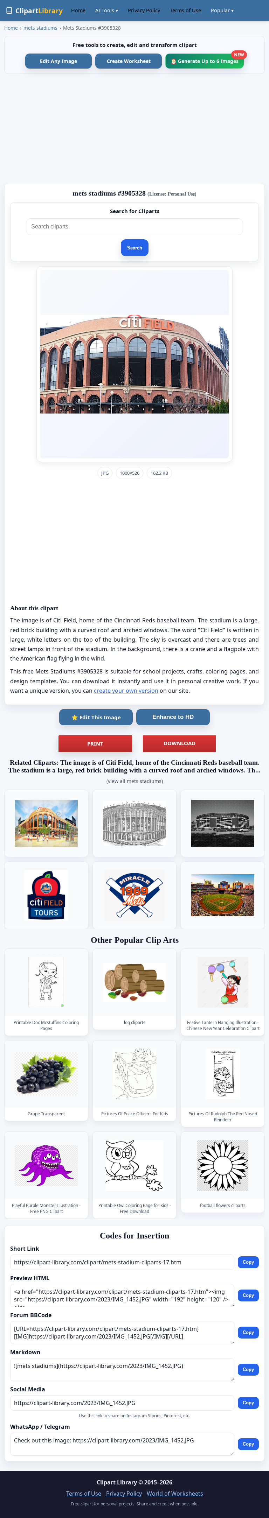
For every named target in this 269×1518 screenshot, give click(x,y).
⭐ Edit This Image (96, 717)
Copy (248, 1262)
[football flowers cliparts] (222, 1165)
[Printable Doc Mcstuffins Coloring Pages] (46, 982)
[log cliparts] (134, 982)
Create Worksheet (129, 61)
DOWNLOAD (179, 743)
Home (78, 10)
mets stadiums (40, 27)
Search (134, 247)
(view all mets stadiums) (134, 781)
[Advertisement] (134, 128)
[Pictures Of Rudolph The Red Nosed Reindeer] (222, 1074)
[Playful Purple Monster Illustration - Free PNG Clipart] (46, 1165)
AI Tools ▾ (106, 10)
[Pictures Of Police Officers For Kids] (134, 1074)
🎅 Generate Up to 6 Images (207, 59)
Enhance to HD (173, 717)
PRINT (95, 743)
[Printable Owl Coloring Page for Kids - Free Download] (134, 1165)
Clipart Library (117, 1482)
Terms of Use (185, 10)
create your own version (126, 690)
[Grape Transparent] (46, 1074)
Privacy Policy (144, 10)
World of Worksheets (175, 1493)
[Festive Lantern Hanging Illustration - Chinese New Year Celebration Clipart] (222, 982)
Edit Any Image (58, 61)
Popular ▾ (222, 10)
